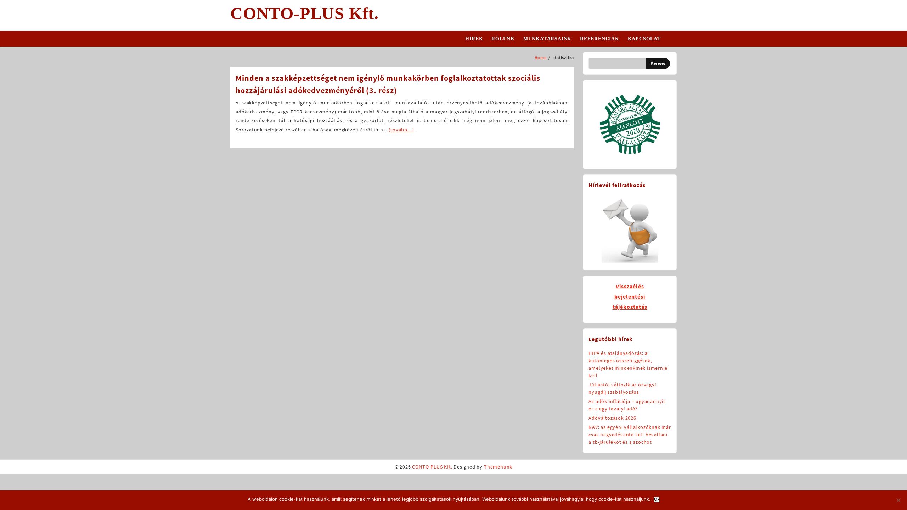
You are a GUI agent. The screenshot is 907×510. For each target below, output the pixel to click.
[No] (898, 500)
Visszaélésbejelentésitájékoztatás (630, 296)
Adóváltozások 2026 (612, 418)
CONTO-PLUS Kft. (304, 13)
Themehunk (498, 467)
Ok (656, 499)
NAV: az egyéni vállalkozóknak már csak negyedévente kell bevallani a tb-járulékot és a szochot (629, 434)
